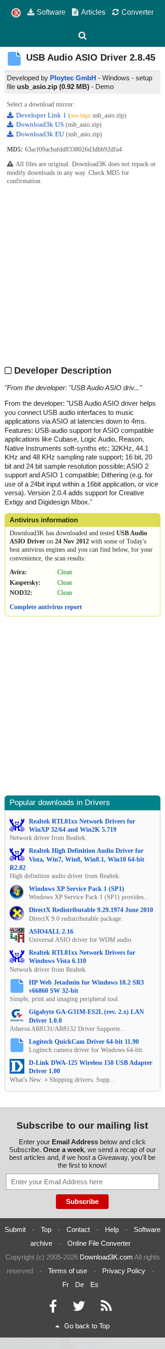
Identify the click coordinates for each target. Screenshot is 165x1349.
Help (112, 1229)
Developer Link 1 (42, 115)
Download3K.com (106, 1257)
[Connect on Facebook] (52, 1308)
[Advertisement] (82, 274)
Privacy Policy (123, 1271)
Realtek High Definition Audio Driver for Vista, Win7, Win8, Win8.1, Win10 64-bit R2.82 (77, 859)
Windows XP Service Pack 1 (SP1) (76, 888)
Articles (93, 12)
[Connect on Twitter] (79, 1308)
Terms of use (67, 1271)
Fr (65, 1284)
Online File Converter (99, 1243)
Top (46, 1229)
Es (94, 1284)
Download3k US (41, 124)
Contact (78, 1229)
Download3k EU (41, 134)
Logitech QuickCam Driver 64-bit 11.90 (84, 1041)
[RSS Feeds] (106, 1308)
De (79, 1284)
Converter (137, 12)
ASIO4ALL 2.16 (51, 931)
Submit (15, 1229)
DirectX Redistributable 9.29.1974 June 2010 (91, 910)
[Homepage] (16, 13)
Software (51, 12)
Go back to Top (87, 1326)
